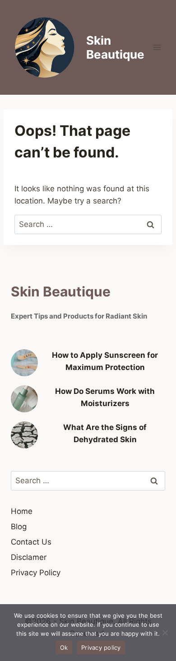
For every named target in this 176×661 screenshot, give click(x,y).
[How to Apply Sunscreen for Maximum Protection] (24, 362)
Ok (64, 647)
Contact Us (31, 541)
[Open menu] (156, 47)
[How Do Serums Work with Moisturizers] (24, 398)
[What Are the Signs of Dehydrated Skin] (24, 434)
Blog (19, 526)
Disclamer (28, 557)
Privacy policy (101, 647)
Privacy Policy (35, 572)
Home (21, 511)
